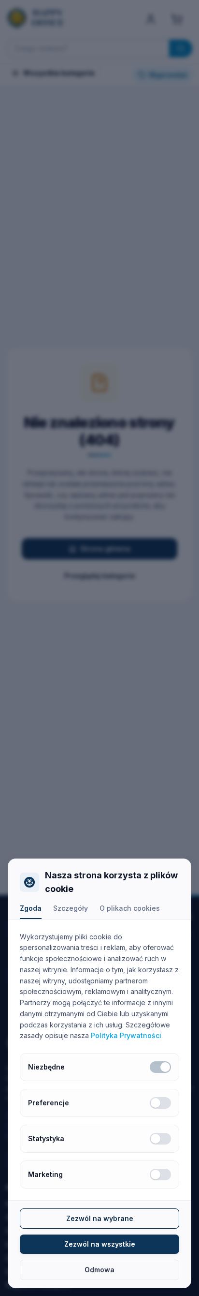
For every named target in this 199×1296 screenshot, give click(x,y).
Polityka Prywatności (126, 1035)
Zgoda (31, 908)
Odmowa (99, 1270)
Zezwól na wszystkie (99, 1244)
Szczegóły (70, 908)
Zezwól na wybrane (99, 1218)
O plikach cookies (130, 908)
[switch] (160, 1067)
